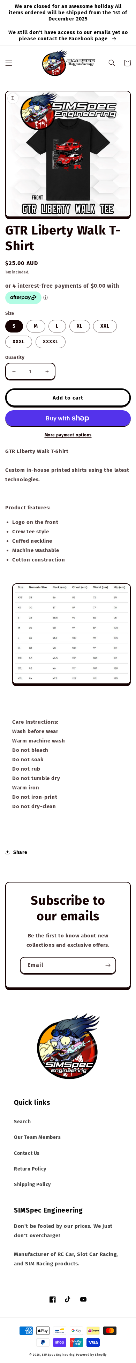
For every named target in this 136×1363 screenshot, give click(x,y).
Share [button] (20, 852)
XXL (104, 326)
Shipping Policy (32, 1185)
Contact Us (27, 1153)
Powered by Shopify (91, 1354)
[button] (8, 63)
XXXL (19, 342)
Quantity (14, 357)
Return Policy (30, 1169)
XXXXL (50, 342)
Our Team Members (37, 1137)
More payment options (68, 435)
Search (22, 1122)
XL (80, 326)
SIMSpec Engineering (58, 1354)
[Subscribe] (107, 965)
